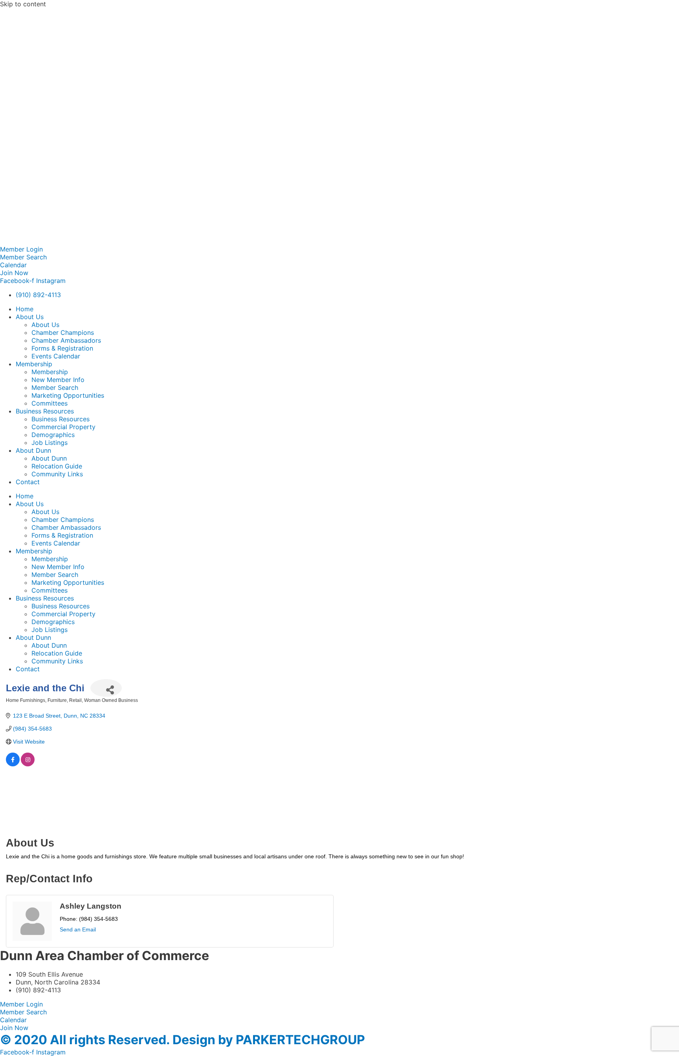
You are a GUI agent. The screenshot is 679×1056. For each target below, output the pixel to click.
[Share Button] (106, 688)
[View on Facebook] (13, 764)
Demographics (53, 435)
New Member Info (57, 380)
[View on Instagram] (28, 764)
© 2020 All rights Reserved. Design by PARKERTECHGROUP (182, 1039)
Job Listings (49, 442)
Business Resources (45, 411)
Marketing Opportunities (67, 395)
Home (24, 309)
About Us (30, 317)
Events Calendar (55, 356)
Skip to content (23, 4)
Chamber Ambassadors (66, 340)
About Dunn (33, 450)
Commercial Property (63, 427)
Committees (49, 403)
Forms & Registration (62, 348)
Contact (28, 482)
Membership (34, 364)
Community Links (57, 474)
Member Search (54, 387)
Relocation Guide (56, 466)
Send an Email (78, 929)
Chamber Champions (62, 332)
